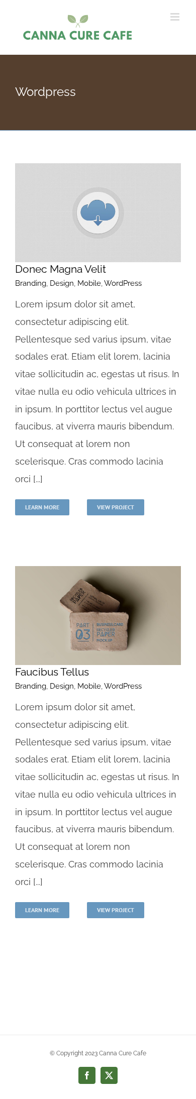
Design (62, 283)
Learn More (42, 507)
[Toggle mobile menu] (175, 17)
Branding (30, 283)
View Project (115, 507)
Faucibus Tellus (52, 672)
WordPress (123, 283)
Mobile (89, 283)
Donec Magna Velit (60, 269)
